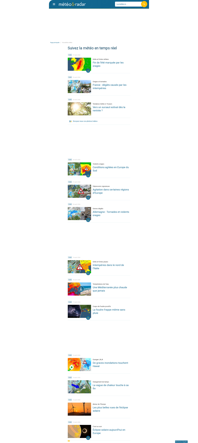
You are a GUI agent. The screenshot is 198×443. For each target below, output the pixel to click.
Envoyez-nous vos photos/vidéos (85, 121)
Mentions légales (181, 442)
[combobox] (129, 4)
